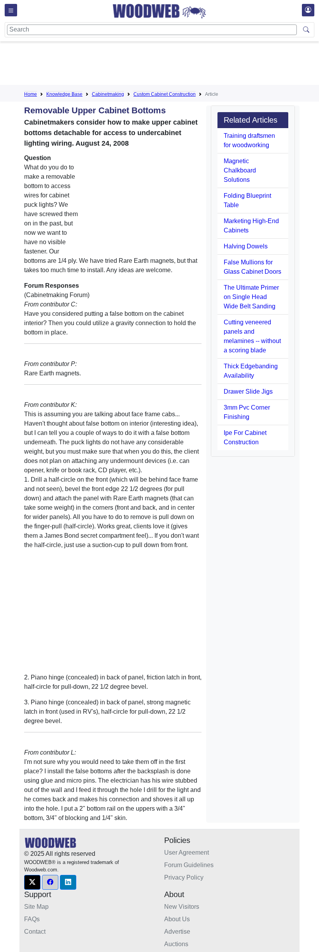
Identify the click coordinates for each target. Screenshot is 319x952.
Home (30, 94)
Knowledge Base (64, 94)
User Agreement (186, 852)
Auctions (176, 944)
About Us (177, 919)
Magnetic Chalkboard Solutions (240, 170)
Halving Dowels (246, 246)
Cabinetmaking (108, 94)
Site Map (36, 906)
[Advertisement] (165, 64)
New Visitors (181, 906)
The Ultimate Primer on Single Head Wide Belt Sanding (251, 297)
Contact (35, 931)
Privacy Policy (183, 877)
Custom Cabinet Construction (164, 94)
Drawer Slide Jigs (248, 391)
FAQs (32, 919)
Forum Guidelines (189, 865)
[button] (32, 882)
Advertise (177, 931)
